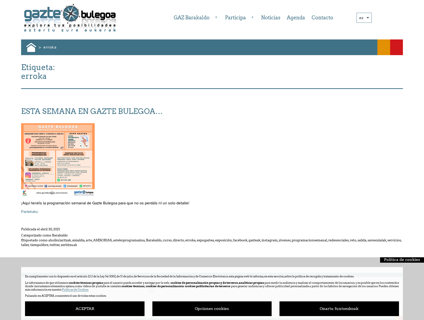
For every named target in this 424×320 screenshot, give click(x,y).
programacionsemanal (309, 240)
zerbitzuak (69, 245)
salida (362, 240)
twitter (55, 245)
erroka (190, 240)
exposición (223, 240)
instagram (270, 240)
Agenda (296, 18)
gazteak (254, 240)
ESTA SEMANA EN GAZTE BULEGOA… (92, 111)
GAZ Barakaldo (192, 18)
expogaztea (205, 240)
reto (353, 240)
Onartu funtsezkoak (339, 308)
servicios (394, 240)
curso (167, 240)
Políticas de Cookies (75, 289)
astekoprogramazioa (129, 240)
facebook (240, 240)
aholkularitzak (59, 240)
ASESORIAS (102, 240)
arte (89, 240)
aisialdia (78, 240)
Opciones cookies (212, 308)
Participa (235, 18)
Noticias (270, 18)
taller (25, 245)
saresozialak (377, 240)
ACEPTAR (85, 308)
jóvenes (285, 240)
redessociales (338, 240)
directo (178, 240)
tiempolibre (39, 245)
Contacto (322, 18)
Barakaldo (60, 235)
